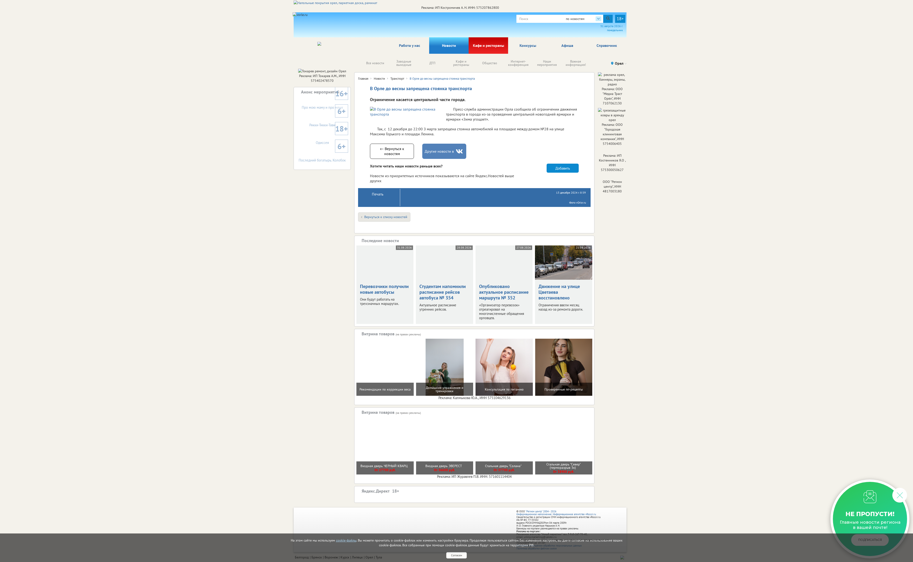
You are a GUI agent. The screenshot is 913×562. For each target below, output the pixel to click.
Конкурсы (528, 45)
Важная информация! (576, 63)
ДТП (432, 63)
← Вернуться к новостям (392, 151)
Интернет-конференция (518, 63)
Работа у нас (409, 45)
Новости (449, 45)
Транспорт (397, 79)
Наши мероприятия (547, 63)
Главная (363, 79)
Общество (489, 63)
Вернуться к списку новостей (385, 217)
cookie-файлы (346, 540)
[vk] (460, 151)
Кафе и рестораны (488, 45)
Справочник (607, 45)
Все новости (375, 63)
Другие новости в (439, 151)
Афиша (567, 45)
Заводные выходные (403, 63)
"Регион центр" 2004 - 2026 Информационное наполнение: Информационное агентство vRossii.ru (556, 513)
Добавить (562, 168)
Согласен (456, 555)
